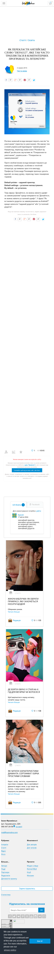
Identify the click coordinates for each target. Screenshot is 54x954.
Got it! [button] (40, 941)
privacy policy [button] (10, 950)
